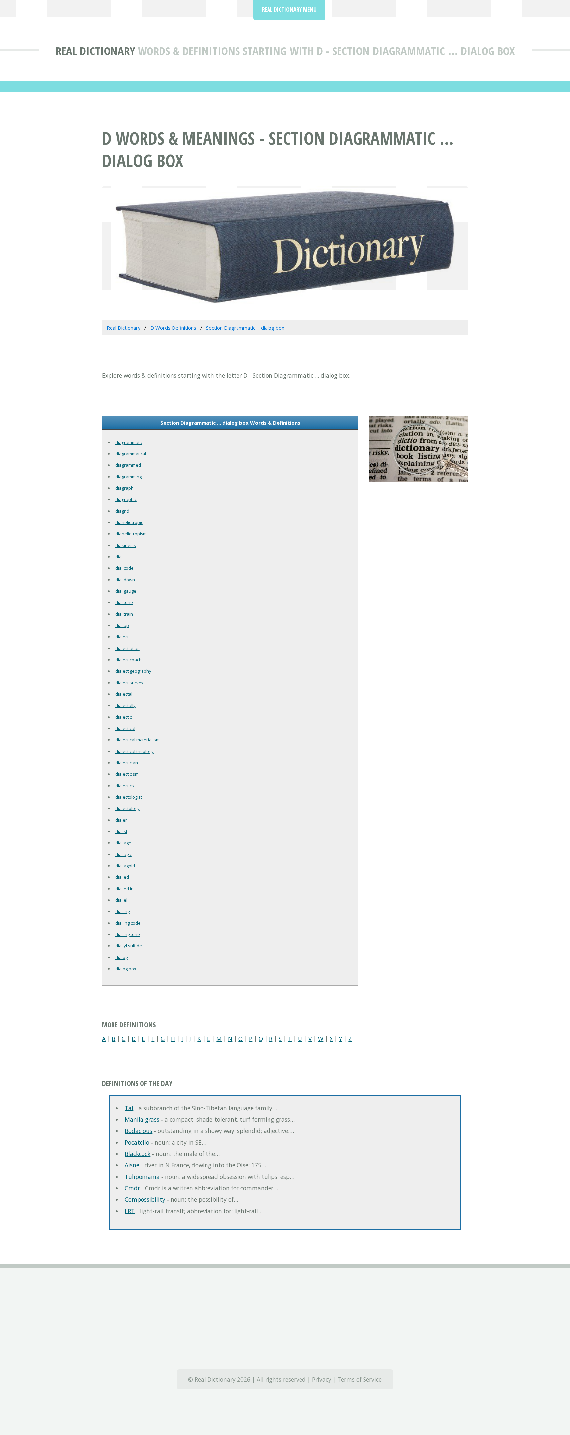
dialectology (127, 808)
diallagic (123, 854)
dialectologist (128, 797)
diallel (121, 900)
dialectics (124, 786)
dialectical (125, 728)
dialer (121, 820)
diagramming (128, 477)
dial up (122, 625)
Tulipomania (142, 1176)
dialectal (123, 694)
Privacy (321, 1379)
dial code (124, 568)
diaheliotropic (129, 522)
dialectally (125, 705)
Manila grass (142, 1119)
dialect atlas (127, 648)
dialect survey (129, 683)
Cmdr (132, 1188)
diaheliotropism (131, 534)
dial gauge (125, 591)
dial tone (124, 602)
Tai (129, 1108)
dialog (121, 957)
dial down (125, 580)
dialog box (125, 969)
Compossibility (145, 1199)
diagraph (124, 488)
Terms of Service (359, 1379)
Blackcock (137, 1154)
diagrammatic (128, 442)
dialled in (124, 889)
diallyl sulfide (128, 946)
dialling (122, 911)
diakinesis (125, 545)
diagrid (122, 511)
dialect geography (133, 671)
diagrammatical (130, 454)
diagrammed (128, 465)
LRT (130, 1211)
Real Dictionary (95, 50)
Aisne (132, 1165)
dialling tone (127, 934)
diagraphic (126, 499)
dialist (121, 831)
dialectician (126, 763)
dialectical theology (134, 751)
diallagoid (125, 866)
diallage (123, 843)
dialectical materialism (137, 740)
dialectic (123, 717)
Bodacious (138, 1131)
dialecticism (127, 774)
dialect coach (128, 660)
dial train (124, 614)
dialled (122, 877)
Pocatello (137, 1142)
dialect (122, 637)
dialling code (128, 923)
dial (119, 557)
